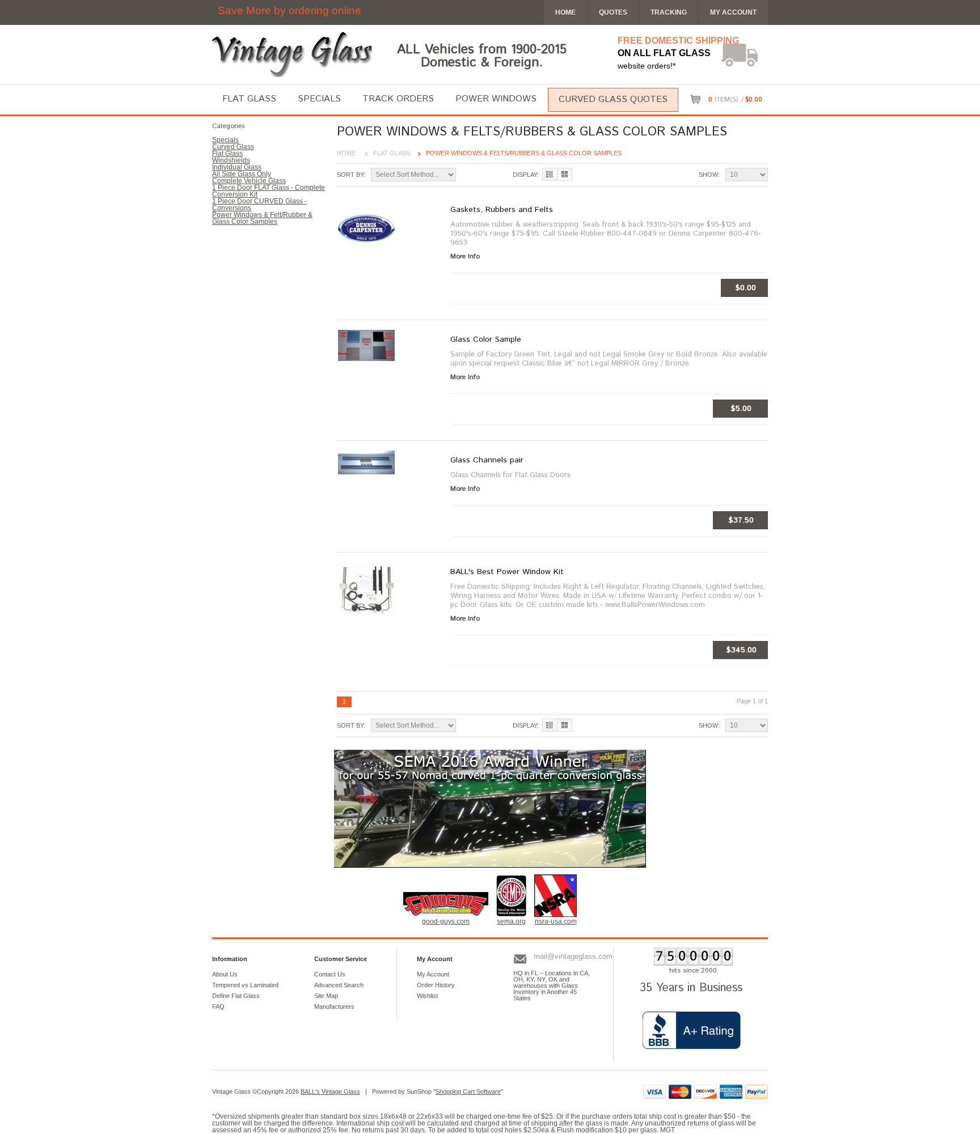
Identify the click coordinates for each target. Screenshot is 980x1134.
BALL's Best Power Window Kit (507, 571)
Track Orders (398, 98)
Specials (319, 98)
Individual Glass (236, 167)
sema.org (511, 921)
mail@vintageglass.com (573, 956)
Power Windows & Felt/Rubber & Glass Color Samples (262, 218)
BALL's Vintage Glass (330, 1091)
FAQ (218, 1006)
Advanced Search (339, 985)
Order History (436, 985)
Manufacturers (334, 1006)
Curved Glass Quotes (613, 99)
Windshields (231, 160)
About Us (225, 974)
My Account (733, 12)
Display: (526, 174)
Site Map (326, 995)
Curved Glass (233, 147)
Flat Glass (249, 98)
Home (346, 153)
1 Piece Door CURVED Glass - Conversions (259, 204)
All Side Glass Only (241, 174)
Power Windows (496, 98)
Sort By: (351, 174)
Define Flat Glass (236, 995)
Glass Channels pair (486, 460)
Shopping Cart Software (468, 1091)
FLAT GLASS (391, 153)
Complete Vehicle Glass (249, 181)
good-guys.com (446, 921)
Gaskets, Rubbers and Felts (501, 209)
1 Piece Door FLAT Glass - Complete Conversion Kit (268, 191)
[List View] (549, 174)
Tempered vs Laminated (245, 985)
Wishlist (427, 995)
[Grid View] (564, 174)
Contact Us (329, 974)
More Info (465, 256)
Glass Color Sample (485, 339)
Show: (709, 174)
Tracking (668, 12)
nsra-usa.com (556, 921)
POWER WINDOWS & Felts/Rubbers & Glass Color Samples (524, 153)
